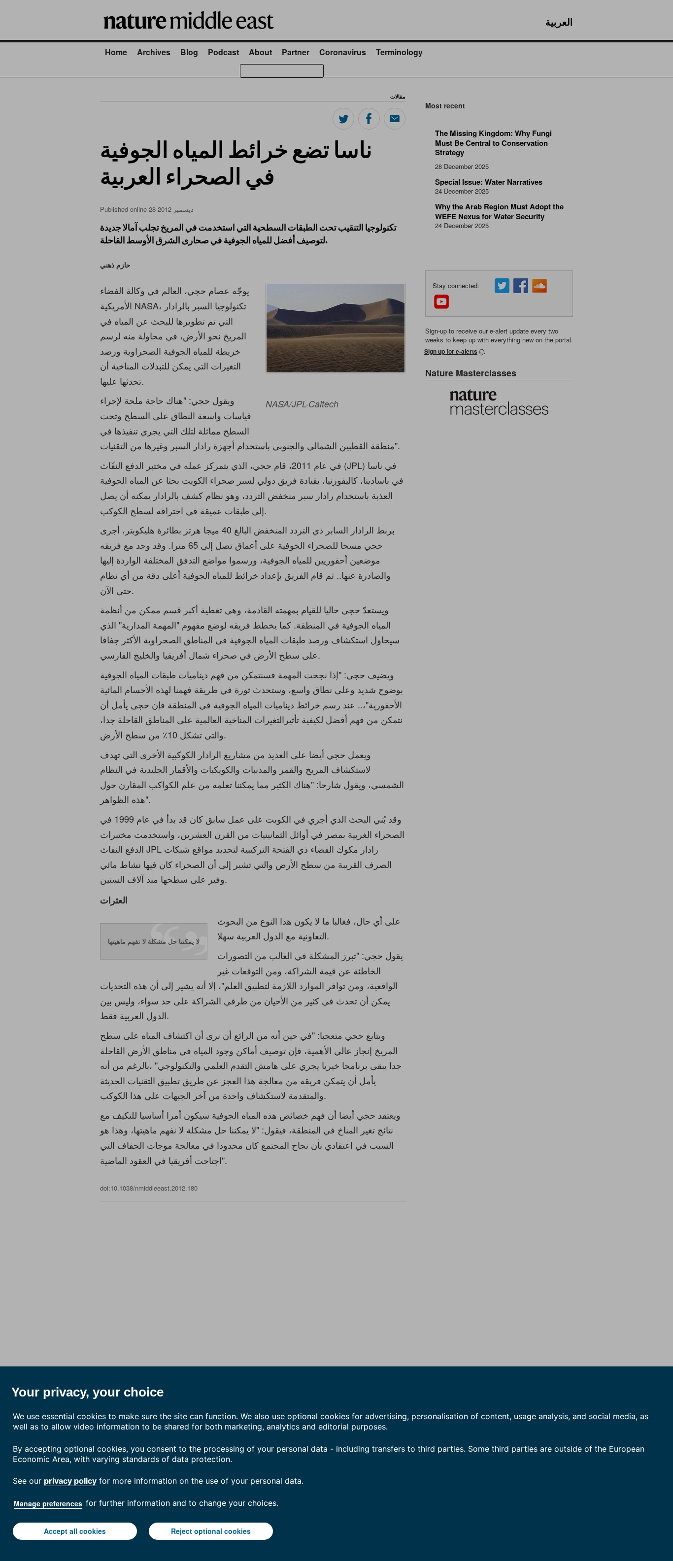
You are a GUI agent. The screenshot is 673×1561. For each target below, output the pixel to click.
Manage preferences (48, 1503)
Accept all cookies (75, 1531)
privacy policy (70, 1481)
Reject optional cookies (211, 1531)
